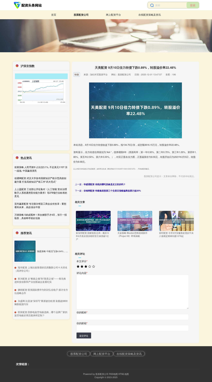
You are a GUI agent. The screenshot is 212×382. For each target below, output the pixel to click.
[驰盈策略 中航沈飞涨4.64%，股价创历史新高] (25, 251)
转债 (76, 74)
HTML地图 (123, 373)
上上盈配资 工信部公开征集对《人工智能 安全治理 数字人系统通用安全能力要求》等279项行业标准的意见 (40, 192)
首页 (53, 14)
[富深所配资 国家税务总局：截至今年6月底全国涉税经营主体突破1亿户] (93, 220)
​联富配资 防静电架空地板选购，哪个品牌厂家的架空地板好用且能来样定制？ (40, 313)
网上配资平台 (113, 14)
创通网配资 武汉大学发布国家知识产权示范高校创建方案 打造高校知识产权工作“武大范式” (40, 179)
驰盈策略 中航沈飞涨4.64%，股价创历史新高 (59, 251)
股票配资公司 (81, 14)
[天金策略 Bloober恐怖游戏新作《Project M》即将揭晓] (134, 220)
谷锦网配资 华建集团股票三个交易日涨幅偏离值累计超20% (112, 190)
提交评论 (83, 335)
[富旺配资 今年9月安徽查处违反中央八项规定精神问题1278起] (176, 220)
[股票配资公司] (28, 5)
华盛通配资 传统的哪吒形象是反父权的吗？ (105, 184)
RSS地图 (113, 373)
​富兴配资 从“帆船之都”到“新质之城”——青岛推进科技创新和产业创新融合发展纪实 (40, 280)
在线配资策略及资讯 (149, 14)
